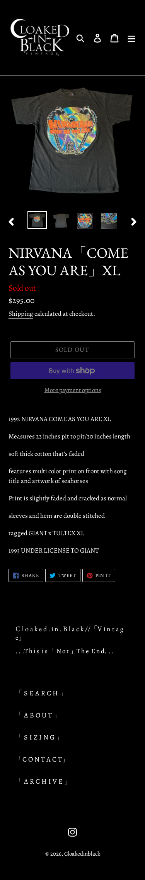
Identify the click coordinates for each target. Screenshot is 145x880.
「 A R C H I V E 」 (43, 781)
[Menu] (131, 38)
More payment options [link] (72, 390)
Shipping (21, 313)
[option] (37, 220)
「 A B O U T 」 (37, 715)
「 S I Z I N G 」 (39, 737)
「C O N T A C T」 (42, 759)
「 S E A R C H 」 (41, 693)
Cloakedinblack (82, 854)
